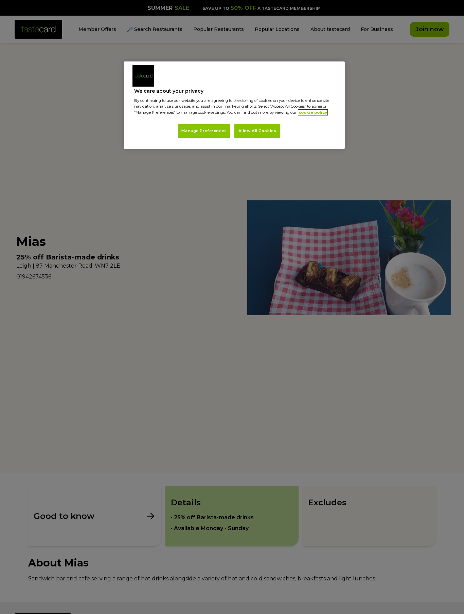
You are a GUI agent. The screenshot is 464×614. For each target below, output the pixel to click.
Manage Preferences (204, 130)
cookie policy (313, 112)
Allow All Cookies (257, 130)
